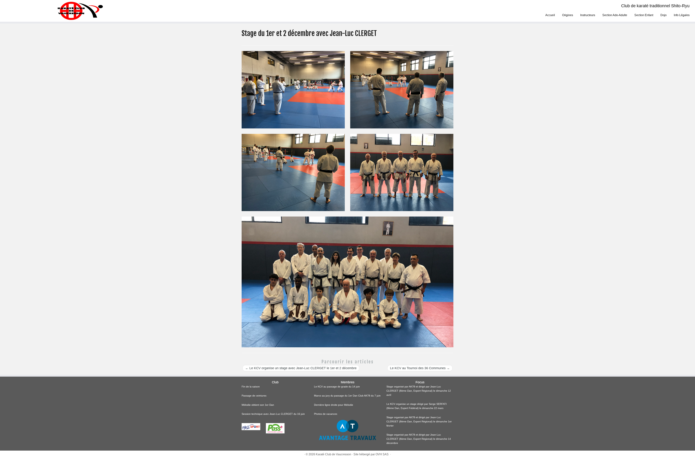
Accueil (550, 15)
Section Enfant (643, 15)
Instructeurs (587, 15)
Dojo (663, 15)
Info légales (682, 15)
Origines (567, 15)
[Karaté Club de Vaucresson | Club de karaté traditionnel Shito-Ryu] (80, 11)
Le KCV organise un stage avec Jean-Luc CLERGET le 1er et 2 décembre (301, 368)
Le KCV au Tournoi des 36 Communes (420, 368)
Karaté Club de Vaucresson (333, 454)
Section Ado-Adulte (614, 15)
